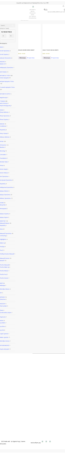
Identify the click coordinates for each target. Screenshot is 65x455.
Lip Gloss (2, 326)
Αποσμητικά (3, 208)
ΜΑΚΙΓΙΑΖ (3, 221)
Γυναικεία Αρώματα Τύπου (7, 87)
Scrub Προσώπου (5, 51)
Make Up (2, 243)
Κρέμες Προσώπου (5, 194)
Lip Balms (2, 323)
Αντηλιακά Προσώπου (6, 180)
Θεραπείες (3, 130)
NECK (1, 47)
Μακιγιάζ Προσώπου (6, 233)
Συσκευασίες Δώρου (5, 312)
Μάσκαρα (2, 285)
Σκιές (1, 229)
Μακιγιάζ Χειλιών (4, 258)
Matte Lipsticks (4, 337)
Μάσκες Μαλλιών (5, 137)
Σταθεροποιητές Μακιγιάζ (7, 254)
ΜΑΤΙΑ (2, 283)
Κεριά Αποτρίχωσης (5, 105)
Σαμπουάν (3, 317)
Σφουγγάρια (3, 306)
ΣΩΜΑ (2, 202)
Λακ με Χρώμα (4, 133)
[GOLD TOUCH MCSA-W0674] (54, 35)
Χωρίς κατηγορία (4, 349)
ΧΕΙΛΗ (1, 320)
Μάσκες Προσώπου (5, 198)
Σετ (1, 292)
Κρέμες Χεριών (4, 217)
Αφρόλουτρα (3, 97)
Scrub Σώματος (4, 54)
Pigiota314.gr (16, 441)
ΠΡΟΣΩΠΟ (3, 145)
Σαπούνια (2, 299)
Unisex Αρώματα (4, 78)
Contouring (3, 235)
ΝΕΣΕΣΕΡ (2, 303)
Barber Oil (3, 64)
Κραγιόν (2, 260)
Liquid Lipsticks (4, 333)
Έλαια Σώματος (4, 119)
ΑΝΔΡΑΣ (2, 61)
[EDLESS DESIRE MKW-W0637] (29, 35)
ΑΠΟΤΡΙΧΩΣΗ (4, 103)
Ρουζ (1, 250)
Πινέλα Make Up (4, 267)
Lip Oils (2, 330)
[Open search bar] (45, 10)
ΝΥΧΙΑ (1, 141)
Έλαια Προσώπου (5, 116)
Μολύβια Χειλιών (5, 341)
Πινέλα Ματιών (4, 271)
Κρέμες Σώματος (4, 213)
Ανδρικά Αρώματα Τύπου (7, 81)
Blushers (2, 147)
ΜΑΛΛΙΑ (2, 124)
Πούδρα (2, 246)
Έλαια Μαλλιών (4, 112)
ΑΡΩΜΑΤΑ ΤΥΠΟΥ (5, 75)
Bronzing (2, 151)
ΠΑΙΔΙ (1, 310)
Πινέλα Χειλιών (4, 278)
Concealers (3, 154)
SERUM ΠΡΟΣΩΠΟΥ (5, 58)
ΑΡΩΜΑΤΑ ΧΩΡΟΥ (5, 94)
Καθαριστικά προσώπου (6, 187)
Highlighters (3, 239)
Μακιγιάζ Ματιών (4, 223)
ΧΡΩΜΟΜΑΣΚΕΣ (4, 345)
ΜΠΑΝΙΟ (2, 297)
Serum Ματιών (4, 173)
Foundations (3, 158)
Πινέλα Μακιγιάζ (4, 265)
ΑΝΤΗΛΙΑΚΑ (3, 72)
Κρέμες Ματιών (4, 191)
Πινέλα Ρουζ (3, 274)
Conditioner (3, 126)
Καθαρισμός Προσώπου (6, 67)
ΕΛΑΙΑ (1, 110)
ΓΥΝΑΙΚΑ (2, 101)
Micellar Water (4, 162)
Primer (2, 165)
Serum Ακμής (3, 169)
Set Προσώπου (4, 176)
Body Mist (3, 205)
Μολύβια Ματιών (5, 289)
